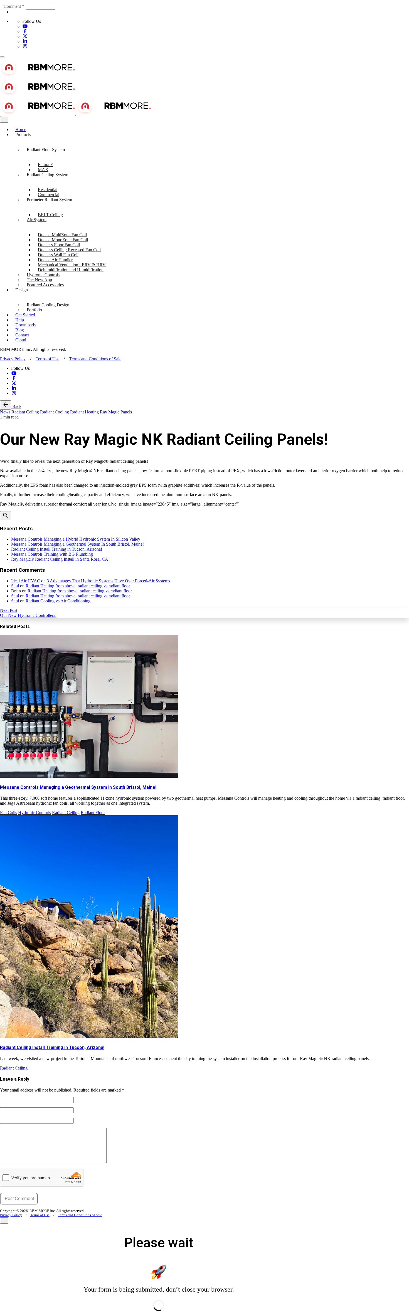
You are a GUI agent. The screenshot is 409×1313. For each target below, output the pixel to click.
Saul (15, 585)
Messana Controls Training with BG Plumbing (52, 554)
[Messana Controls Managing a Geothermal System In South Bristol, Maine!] (204, 707)
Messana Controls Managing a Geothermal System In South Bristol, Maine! (77, 544)
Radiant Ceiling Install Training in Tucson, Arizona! (56, 549)
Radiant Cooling (54, 412)
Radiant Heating (84, 412)
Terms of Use (47, 358)
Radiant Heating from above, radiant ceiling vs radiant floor (78, 585)
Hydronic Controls (34, 812)
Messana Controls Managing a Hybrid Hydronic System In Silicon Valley (75, 539)
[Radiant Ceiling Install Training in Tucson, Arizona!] (204, 927)
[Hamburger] (2, 57)
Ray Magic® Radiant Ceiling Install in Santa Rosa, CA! (60, 559)
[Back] (5, 405)
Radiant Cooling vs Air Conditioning (58, 600)
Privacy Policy (13, 358)
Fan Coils (8, 812)
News (5, 412)
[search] (5, 515)
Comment (14, 6)
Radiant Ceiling (25, 412)
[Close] (4, 119)
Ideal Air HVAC (25, 580)
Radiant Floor (93, 812)
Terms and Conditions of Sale (95, 358)
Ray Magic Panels (116, 412)
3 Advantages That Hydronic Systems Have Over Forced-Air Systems (108, 580)
